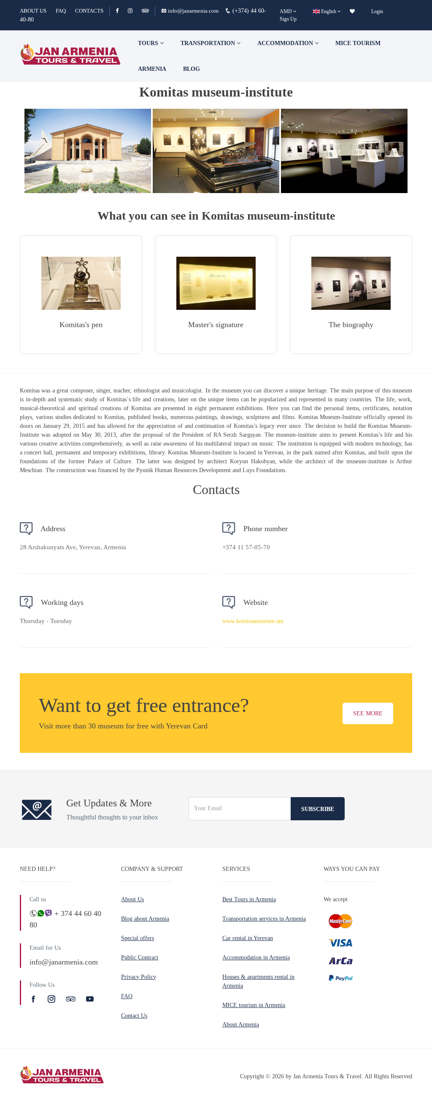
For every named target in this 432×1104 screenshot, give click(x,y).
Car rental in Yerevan (247, 938)
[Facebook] (121, 11)
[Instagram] (134, 11)
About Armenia (240, 1024)
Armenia (152, 69)
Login (377, 11)
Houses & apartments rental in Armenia (258, 981)
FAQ (61, 11)
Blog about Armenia (145, 919)
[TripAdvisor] (145, 11)
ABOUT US (33, 11)
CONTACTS (89, 11)
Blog (191, 69)
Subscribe (317, 809)
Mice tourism (358, 43)
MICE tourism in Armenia (253, 1005)
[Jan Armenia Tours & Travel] (70, 56)
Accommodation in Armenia (256, 957)
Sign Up (288, 19)
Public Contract (139, 957)
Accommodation (286, 43)
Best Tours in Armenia (249, 899)
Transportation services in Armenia (264, 919)
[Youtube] (90, 999)
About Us (132, 899)
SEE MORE (368, 713)
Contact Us (134, 1016)
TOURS (149, 43)
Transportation (209, 43)
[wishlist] (352, 11)
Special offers (137, 938)
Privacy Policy (138, 977)
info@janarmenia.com (193, 11)
